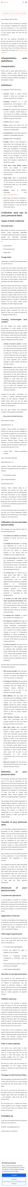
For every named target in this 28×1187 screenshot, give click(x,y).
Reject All (14, 1183)
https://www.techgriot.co (11, 194)
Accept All (14, 1175)
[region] (14, 1173)
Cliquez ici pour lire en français (14, 13)
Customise (14, 1179)
